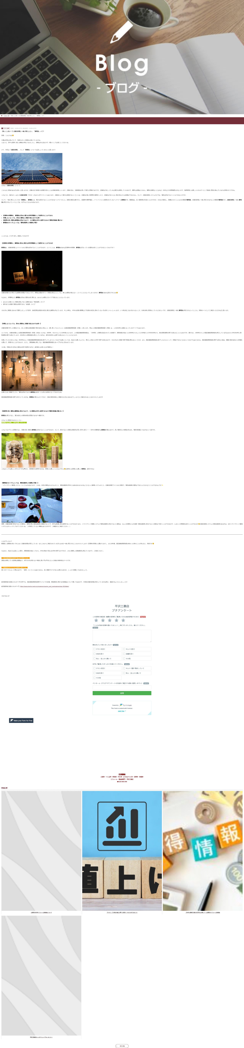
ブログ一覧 (6, 115)
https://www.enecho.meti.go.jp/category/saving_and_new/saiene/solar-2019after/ (44, 586)
